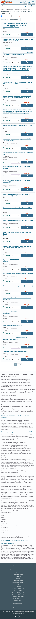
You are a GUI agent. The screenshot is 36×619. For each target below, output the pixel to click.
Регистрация (18, 586)
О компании (18, 576)
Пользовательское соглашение (18, 570)
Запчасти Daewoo (18, 600)
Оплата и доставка (18, 580)
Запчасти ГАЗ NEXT (18, 598)
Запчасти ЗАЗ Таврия (18, 596)
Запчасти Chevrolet (18, 603)
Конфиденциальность (18, 572)
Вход (18, 584)
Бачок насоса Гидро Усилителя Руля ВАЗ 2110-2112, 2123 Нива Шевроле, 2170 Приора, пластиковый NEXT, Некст (17, 25)
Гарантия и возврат (18, 574)
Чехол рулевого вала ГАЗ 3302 (12, 325)
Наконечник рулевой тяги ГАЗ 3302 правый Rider (18, 220)
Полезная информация (18, 582)
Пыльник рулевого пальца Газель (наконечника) (18, 286)
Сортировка (4, 19)
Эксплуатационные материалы (18, 607)
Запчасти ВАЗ (18, 591)
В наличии (5, 16)
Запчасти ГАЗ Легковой (18, 594)
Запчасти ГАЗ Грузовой (18, 593)
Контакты (18, 578)
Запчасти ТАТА (18, 605)
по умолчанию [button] (14, 19)
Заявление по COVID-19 (18, 588)
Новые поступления (18, 568)
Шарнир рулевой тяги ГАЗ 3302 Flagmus (15, 351)
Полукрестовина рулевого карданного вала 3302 (18, 273)
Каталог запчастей (18, 566)
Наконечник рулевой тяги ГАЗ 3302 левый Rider (17, 208)
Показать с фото (17, 16)
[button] (33, 2)
